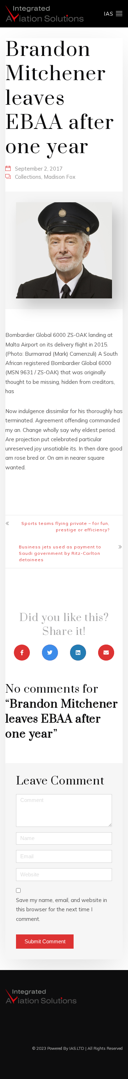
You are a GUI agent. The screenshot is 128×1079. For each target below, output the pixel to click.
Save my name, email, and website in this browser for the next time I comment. (61, 909)
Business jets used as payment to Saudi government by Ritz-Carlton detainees (60, 553)
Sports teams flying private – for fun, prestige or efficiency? (65, 526)
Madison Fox (59, 176)
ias (109, 13)
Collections (28, 176)
